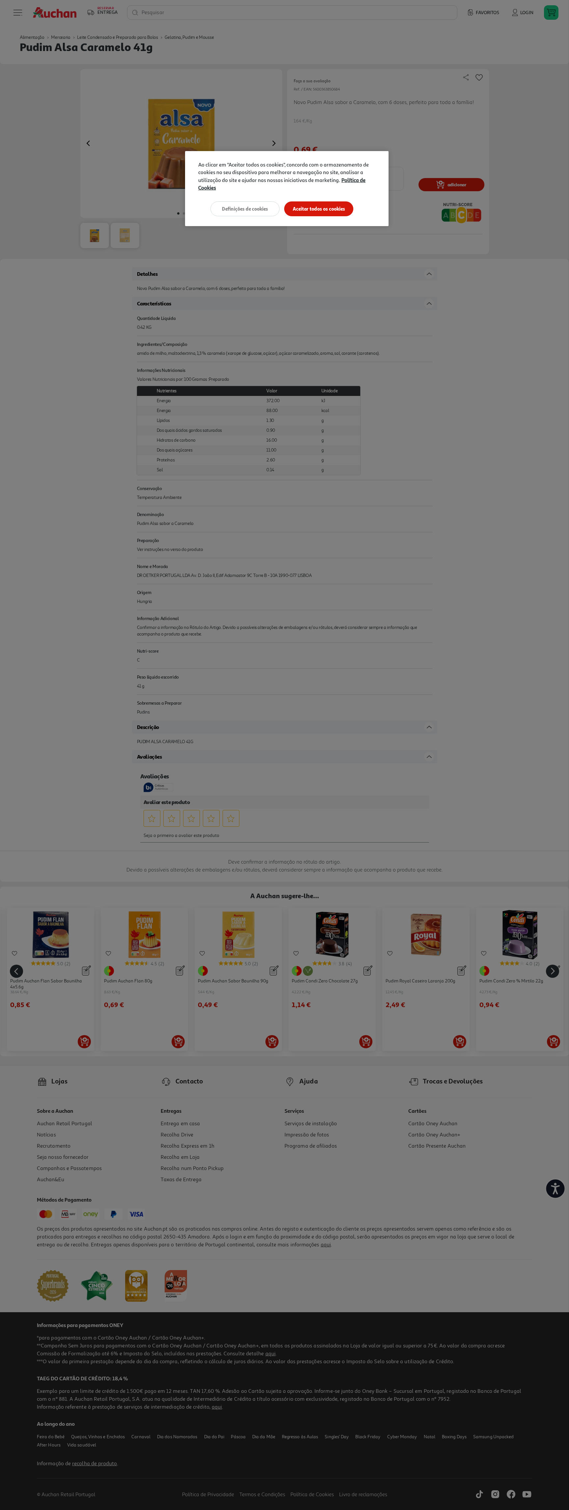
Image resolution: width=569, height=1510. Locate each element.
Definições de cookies (245, 209)
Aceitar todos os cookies (319, 209)
